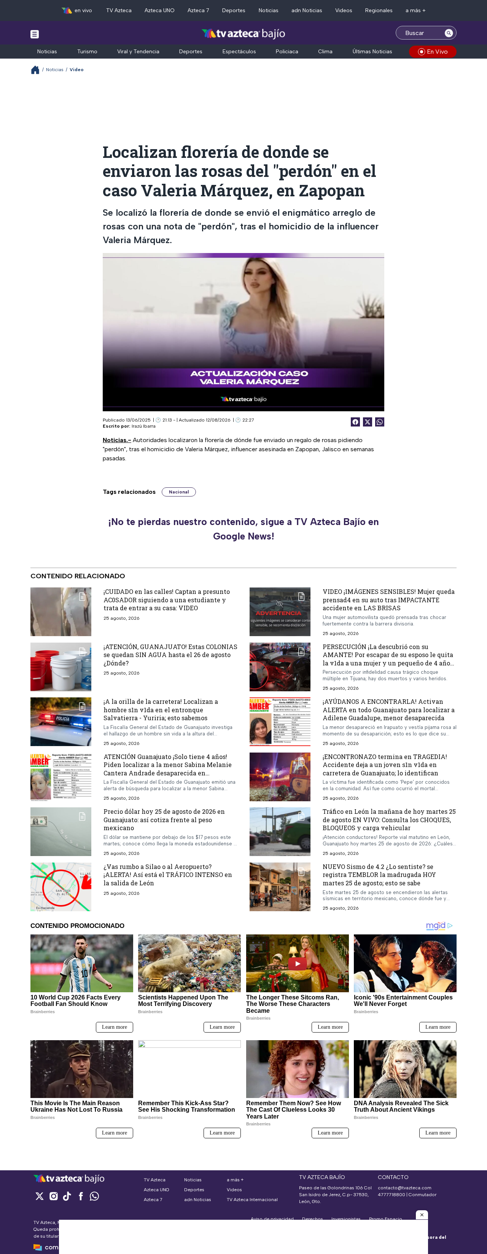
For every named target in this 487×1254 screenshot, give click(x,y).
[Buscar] (449, 32)
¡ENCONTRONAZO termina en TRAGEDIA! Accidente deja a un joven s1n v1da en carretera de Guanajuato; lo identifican (385, 765)
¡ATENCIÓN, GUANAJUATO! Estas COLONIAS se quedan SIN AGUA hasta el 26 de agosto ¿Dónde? (170, 655)
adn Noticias (306, 10)
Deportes (233, 10)
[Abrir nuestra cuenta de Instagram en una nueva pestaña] (53, 1196)
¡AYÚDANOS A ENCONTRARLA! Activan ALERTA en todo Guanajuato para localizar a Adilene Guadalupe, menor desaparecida (389, 709)
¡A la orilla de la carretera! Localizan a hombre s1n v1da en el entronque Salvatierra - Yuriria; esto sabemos (160, 709)
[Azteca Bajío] (244, 33)
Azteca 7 (198, 10)
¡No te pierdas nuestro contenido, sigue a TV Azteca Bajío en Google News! (243, 529)
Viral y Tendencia (138, 51)
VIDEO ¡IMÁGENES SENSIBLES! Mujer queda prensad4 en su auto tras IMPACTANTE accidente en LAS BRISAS (389, 599)
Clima (325, 51)
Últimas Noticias (372, 51)
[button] (422, 1214)
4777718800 (391, 1194)
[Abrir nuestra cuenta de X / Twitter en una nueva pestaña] (39, 1196)
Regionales (379, 10)
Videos (343, 10)
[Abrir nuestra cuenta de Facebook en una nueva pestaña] (80, 1196)
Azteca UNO (160, 10)
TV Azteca (119, 10)
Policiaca (287, 51)
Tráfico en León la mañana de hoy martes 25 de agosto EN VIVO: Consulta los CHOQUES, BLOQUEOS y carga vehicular (389, 819)
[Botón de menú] (34, 33)
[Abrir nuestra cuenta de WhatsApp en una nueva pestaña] (94, 1196)
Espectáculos (239, 51)
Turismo (87, 51)
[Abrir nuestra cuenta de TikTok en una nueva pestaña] (67, 1196)
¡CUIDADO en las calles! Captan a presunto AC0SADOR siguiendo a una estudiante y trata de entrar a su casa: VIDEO (166, 599)
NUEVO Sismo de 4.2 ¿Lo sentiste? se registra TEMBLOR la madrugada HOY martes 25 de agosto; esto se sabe (379, 875)
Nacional (179, 492)
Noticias (269, 10)
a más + (416, 10)
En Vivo (437, 51)
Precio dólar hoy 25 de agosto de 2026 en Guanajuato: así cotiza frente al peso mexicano (164, 819)
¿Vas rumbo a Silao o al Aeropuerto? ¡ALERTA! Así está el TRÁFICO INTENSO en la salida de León (167, 875)
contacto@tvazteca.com (404, 1187)
